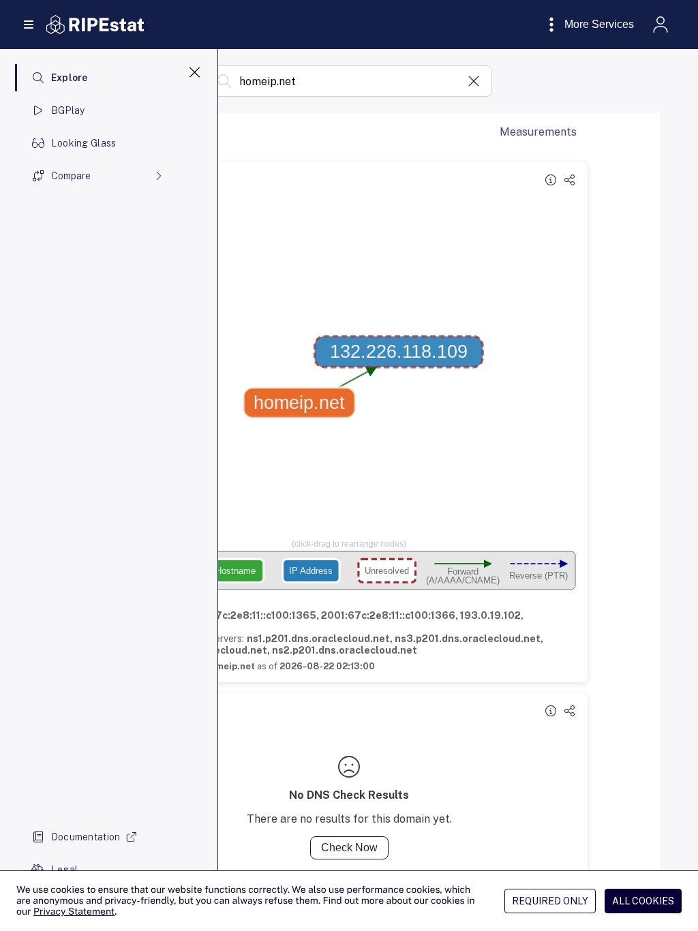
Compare (71, 175)
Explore (69, 77)
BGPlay (68, 110)
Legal (64, 869)
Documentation (86, 836)
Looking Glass (84, 143)
